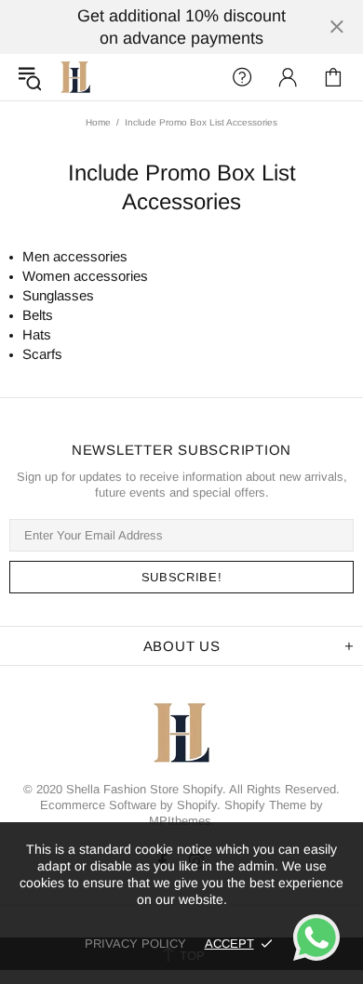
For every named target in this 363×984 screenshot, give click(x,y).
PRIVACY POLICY (135, 944)
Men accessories (75, 256)
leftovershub (75, 77)
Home (98, 122)
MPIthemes (180, 821)
